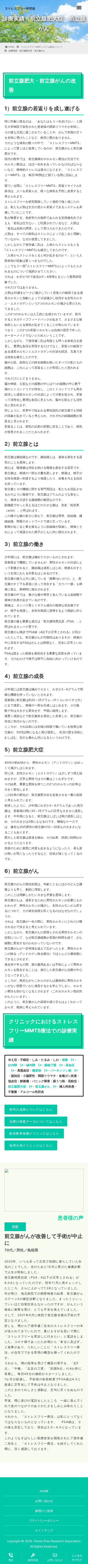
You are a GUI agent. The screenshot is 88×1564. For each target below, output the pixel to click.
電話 (10, 1560)
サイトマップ (44, 1530)
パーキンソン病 (60, 1070)
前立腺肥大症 (17, 1086)
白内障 (12, 1065)
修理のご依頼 (44, 1511)
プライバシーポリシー (44, 1520)
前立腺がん (42, 1086)
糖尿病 (36, 1070)
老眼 (65, 1059)
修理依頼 (33, 1560)
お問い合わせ (44, 1501)
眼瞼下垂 (50, 1065)
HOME (44, 1491)
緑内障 (30, 1065)
